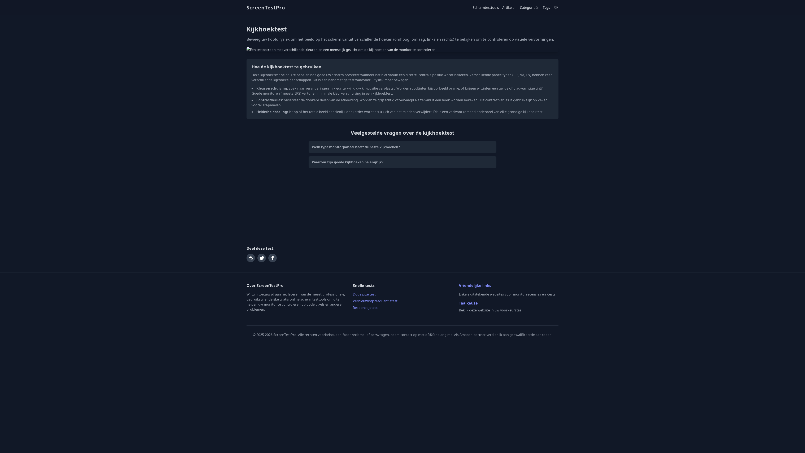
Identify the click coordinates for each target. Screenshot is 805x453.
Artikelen (509, 7)
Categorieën (529, 7)
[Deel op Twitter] (261, 258)
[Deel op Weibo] (251, 258)
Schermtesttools (486, 7)
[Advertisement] (402, 204)
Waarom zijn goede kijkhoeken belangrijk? (347, 162)
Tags (546, 7)
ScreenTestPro (266, 7)
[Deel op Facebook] (272, 258)
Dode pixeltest (364, 294)
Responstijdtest (365, 307)
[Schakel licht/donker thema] (555, 7)
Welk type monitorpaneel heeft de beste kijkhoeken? (356, 147)
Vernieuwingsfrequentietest (375, 301)
